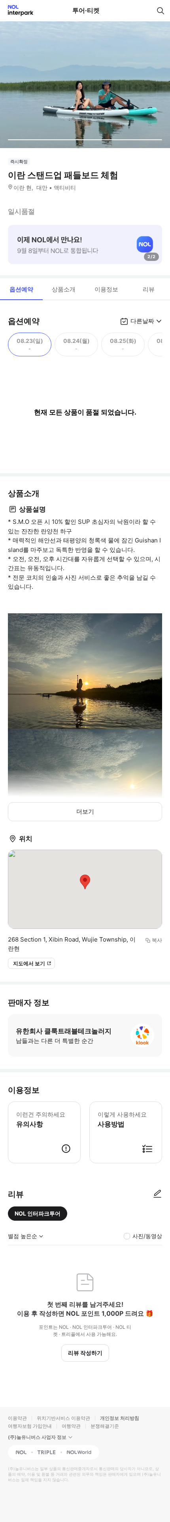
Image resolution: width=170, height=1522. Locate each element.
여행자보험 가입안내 (30, 1426)
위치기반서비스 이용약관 (63, 1418)
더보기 (85, 811)
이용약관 (17, 1418)
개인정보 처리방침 (119, 1418)
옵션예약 (21, 289)
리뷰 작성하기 (85, 1352)
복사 (157, 940)
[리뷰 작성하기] (157, 1194)
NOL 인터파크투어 (37, 1213)
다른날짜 (142, 321)
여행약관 (71, 1426)
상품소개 (64, 289)
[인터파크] (17, 10)
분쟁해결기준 (105, 1426)
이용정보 (106, 289)
